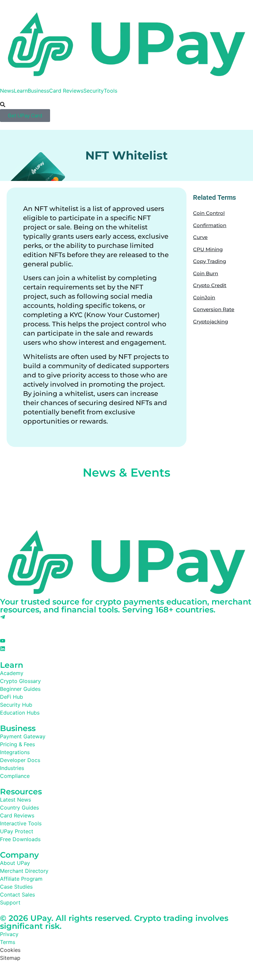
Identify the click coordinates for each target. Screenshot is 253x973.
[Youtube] (2, 641)
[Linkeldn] (2, 649)
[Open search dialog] (2, 105)
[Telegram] (2, 617)
